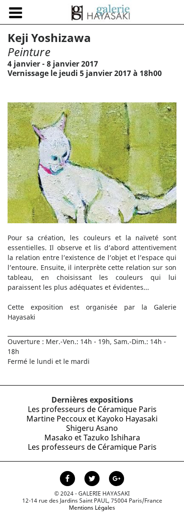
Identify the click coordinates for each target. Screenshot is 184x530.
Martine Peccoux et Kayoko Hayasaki (92, 418)
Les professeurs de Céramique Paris (92, 409)
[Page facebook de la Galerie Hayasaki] (68, 479)
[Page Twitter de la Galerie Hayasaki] (93, 479)
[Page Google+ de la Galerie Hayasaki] (116, 479)
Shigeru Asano (92, 428)
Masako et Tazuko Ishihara (92, 437)
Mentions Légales (92, 508)
